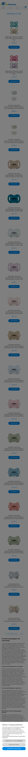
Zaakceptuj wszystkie (14, 748)
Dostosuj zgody (14, 744)
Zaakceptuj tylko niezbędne (14, 740)
